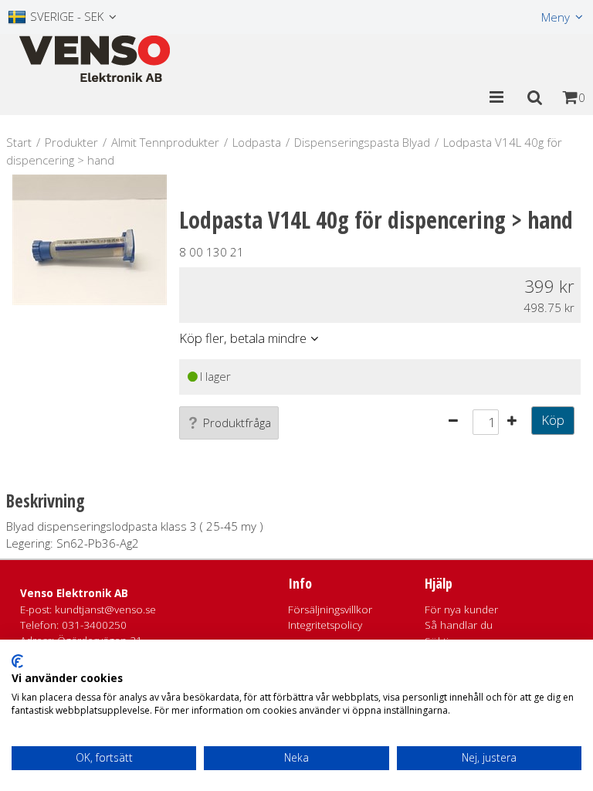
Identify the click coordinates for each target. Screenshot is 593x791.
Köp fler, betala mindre (243, 338)
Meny (555, 17)
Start (19, 142)
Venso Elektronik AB (74, 593)
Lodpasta (256, 142)
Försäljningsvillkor (330, 609)
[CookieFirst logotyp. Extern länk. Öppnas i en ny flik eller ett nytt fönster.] (17, 661)
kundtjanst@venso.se (105, 609)
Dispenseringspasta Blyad (362, 142)
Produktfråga (237, 422)
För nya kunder (461, 609)
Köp (552, 420)
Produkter (71, 142)
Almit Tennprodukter (165, 142)
